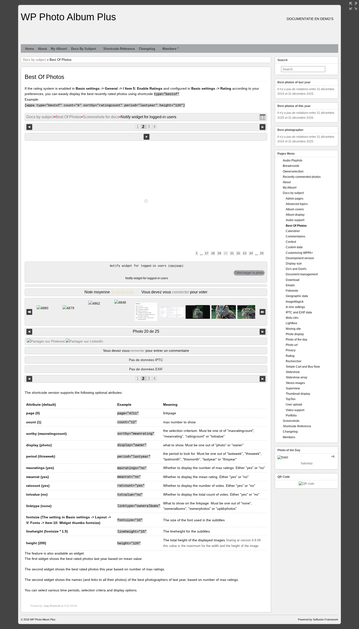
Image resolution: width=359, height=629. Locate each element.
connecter (180, 292)
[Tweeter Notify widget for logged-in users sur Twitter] (46, 341)
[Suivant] (262, 332)
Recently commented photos (302, 177)
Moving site (293, 328)
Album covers (295, 209)
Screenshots (291, 421)
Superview (293, 388)
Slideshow (293, 372)
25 (262, 253)
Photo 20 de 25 (146, 331)
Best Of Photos (68, 117)
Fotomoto (292, 290)
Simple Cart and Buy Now (303, 366)
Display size (294, 263)
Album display (295, 214)
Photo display (295, 334)
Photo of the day (296, 339)
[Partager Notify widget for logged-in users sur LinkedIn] (84, 341)
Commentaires (295, 236)
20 (225, 253)
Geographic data (297, 296)
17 (206, 253)
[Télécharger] (249, 273)
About (42, 49)
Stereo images (295, 383)
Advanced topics (297, 204)
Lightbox (291, 323)
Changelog (147, 49)
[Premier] (29, 312)
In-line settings (295, 307)
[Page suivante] (262, 127)
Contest (291, 242)
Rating (290, 356)
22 (238, 253)
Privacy (291, 350)
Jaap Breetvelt (51, 605)
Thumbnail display (298, 393)
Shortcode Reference (119, 49)
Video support (295, 410)
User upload (294, 404)
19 (219, 253)
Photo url (292, 345)
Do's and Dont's (296, 269)
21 (232, 253)
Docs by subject (83, 49)
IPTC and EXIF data (299, 312)
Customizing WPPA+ (299, 253)
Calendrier (293, 231)
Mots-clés (292, 318)
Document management (302, 274)
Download (292, 280)
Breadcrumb (291, 166)
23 (244, 253)
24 (251, 253)
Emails (290, 285)
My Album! (59, 49)
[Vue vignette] (262, 117)
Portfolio (291, 415)
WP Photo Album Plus (68, 16)
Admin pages (294, 198)
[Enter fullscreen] (353, 6)
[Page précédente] (29, 127)
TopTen (291, 399)
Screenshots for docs (101, 117)
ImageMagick (295, 301)
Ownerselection (293, 171)
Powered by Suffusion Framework (318, 619)
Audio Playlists (292, 160)
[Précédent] (29, 332)
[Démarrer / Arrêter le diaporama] (146, 137)
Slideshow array (296, 377)
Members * (170, 49)
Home (29, 49)
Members (289, 437)
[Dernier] (262, 312)
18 (213, 253)
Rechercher (293, 361)
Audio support (295, 220)
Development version (300, 258)
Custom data (294, 247)
